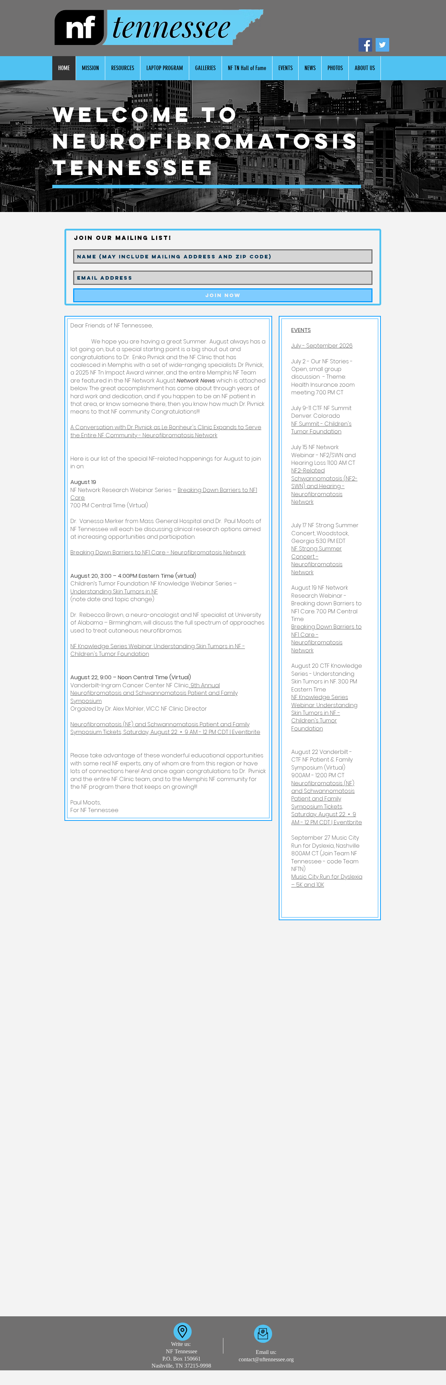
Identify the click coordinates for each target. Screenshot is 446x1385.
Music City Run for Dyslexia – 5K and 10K (326, 880)
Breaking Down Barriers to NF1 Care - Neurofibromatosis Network (158, 552)
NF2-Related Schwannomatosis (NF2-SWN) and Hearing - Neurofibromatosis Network (324, 486)
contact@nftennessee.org (266, 1359)
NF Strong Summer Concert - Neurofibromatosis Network (317, 560)
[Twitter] (382, 45)
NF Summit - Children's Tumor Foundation (321, 428)
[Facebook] (365, 45)
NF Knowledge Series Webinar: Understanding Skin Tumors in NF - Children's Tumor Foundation (157, 650)
